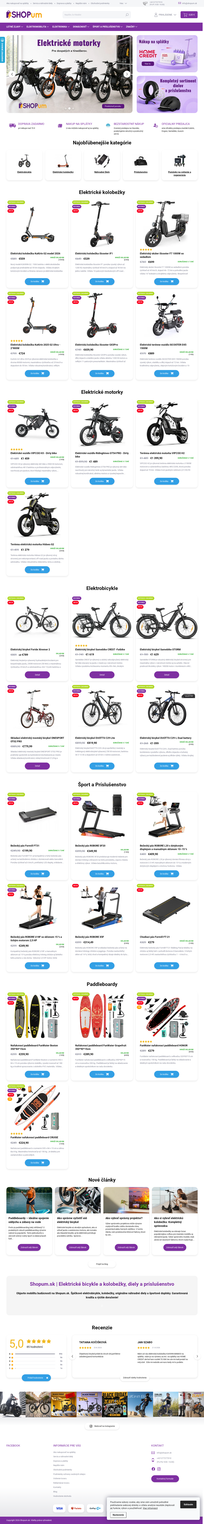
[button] (11, 74)
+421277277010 (164, 1458)
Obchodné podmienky (100, 3)
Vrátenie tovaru (60, 1478)
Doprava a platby (64, 3)
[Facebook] (153, 1469)
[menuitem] (15, 27)
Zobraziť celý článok (29, 1247)
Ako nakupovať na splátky (17, 3)
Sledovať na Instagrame (104, 1426)
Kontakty (57, 1487)
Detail (37, 675)
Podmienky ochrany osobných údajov (69, 1474)
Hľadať (127, 15)
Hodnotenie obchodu (62, 1496)
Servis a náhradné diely (43, 3)
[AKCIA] (102, 909)
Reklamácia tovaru (61, 1483)
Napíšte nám (81, 3)
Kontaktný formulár (165, 1479)
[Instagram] (159, 1469)
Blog (55, 1492)
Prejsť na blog (102, 1264)
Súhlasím (188, 1504)
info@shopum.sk (164, 1453)
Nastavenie (118, 1515)
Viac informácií (150, 1508)
